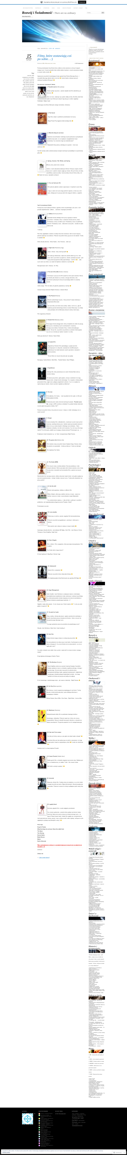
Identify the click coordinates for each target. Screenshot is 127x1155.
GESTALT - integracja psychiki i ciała (97, 497)
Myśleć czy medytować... (94, 650)
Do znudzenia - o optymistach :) (96, 383)
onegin (32, 87)
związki (76, 1124)
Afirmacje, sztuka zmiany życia (95, 685)
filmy (24, 82)
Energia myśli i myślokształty (95, 621)
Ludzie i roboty (92, 556)
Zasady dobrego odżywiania (95, 420)
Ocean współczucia (93, 231)
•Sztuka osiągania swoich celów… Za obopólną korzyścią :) (96, 1028)
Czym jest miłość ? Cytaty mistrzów (96, 202)
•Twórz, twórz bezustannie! (94, 510)
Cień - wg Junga (92, 474)
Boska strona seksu (93, 336)
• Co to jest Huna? (92, 1080)
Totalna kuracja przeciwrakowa (95, 406)
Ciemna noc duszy (93, 694)
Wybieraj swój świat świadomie (95, 106)
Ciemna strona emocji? (94, 695)
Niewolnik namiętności (93, 816)
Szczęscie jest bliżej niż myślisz (96, 360)
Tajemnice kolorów (93, 841)
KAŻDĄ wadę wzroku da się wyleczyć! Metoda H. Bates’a (95, 430)
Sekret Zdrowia (92, 134)
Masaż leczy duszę (93, 437)
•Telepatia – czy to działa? (94, 611)
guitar (24, 84)
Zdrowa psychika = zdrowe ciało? (96, 436)
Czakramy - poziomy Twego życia (96, 831)
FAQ (86, 8)
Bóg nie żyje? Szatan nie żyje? (95, 527)
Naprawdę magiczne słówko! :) (95, 252)
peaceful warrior (30, 89)
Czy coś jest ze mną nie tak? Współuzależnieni (95, 201)
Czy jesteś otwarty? (93, 235)
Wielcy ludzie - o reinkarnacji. (95, 933)
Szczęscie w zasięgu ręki (94, 367)
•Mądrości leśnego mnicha (94, 972)
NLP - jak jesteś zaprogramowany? (96, 492)
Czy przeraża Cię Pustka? (94, 927)
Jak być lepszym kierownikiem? (96, 1014)
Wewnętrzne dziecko (93, 800)
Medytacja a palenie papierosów (96, 647)
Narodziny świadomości (94, 114)
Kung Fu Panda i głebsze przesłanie (96, 745)
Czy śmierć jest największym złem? (96, 938)
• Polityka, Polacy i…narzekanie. (95, 224)
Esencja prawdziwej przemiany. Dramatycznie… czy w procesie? (96, 350)
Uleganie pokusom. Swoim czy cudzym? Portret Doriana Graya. (95, 735)
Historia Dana (92, 985)
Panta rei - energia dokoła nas (95, 606)
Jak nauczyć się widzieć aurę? (95, 595)
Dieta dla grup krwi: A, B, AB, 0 (95, 404)
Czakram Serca (92, 835)
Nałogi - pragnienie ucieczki (95, 486)
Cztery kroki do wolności (94, 286)
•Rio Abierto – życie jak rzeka (95, 907)
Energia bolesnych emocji (94, 725)
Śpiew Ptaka (91, 983)
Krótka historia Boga (93, 521)
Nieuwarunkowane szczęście (95, 365)
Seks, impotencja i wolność (95, 171)
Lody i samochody (93, 505)
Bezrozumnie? (92, 560)
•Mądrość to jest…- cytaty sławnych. (96, 267)
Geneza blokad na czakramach (95, 598)
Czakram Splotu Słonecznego (95, 834)
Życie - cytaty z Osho (93, 116)
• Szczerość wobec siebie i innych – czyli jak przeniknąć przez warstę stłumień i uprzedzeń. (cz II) (96, 303)
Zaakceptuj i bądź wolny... (94, 771)
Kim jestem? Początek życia (95, 812)
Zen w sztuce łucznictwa (94, 889)
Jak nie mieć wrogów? (94, 226)
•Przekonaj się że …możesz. (95, 1045)
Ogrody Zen (91, 875)
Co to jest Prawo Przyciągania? (95, 131)
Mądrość (91, 773)
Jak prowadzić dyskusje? (94, 220)
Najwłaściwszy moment (94, 986)
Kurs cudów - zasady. (93, 897)
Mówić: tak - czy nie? (93, 747)
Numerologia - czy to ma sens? (95, 866)
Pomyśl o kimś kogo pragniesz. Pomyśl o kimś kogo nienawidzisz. (96, 690)
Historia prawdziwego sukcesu (95, 1006)
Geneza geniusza (93, 1034)
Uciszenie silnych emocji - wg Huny (96, 699)
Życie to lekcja (92, 923)
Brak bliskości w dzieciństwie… (46, 1141)
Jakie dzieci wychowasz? (94, 814)
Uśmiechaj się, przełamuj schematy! (96, 715)
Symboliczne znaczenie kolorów (96, 846)
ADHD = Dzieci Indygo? (94, 790)
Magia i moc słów (92, 496)
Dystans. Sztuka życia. (94, 217)
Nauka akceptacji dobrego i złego (96, 758)
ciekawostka (80, 1114)
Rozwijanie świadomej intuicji (95, 89)
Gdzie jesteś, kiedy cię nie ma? (95, 666)
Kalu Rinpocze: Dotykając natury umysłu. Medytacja (96, 669)
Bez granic (91, 95)
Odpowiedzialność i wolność (95, 291)
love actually (28, 87)
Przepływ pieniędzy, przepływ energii (96, 1017)
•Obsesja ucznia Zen (93, 975)
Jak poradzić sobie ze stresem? (96, 479)
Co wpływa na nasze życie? (95, 566)
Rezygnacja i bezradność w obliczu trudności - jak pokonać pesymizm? (96, 345)
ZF (41, 1134)
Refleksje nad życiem (50, 63)
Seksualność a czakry (94, 608)
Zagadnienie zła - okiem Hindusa (96, 755)
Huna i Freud (92, 472)
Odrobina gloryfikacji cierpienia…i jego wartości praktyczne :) (96, 320)
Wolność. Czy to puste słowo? (95, 287)
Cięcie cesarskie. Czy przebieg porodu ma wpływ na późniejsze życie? (95, 400)
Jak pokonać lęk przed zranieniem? (96, 197)
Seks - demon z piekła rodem (95, 335)
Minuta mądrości (92, 979)
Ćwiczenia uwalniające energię (95, 645)
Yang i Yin (91, 867)
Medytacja (80, 1116)
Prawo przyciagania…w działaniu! (96, 141)
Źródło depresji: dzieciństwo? (95, 792)
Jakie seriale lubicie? (44, 857)
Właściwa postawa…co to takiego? (96, 1037)
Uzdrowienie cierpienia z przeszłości (97, 340)
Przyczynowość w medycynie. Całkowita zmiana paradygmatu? (95, 442)
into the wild (28, 86)
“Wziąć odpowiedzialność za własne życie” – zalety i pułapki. (96, 214)
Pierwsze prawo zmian (94, 381)
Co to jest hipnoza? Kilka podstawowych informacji (94, 507)
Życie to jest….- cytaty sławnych (96, 769)
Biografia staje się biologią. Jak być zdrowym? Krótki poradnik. (96, 392)
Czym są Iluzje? (92, 119)
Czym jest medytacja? (94, 644)
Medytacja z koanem (93, 662)
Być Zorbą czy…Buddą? (94, 891)
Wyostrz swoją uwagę (93, 657)
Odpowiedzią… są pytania (94, 874)
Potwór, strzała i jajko (93, 982)
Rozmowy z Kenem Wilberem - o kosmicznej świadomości (96, 625)
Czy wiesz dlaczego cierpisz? (95, 343)
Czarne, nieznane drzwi (94, 382)
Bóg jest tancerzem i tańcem (95, 534)
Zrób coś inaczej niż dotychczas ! (96, 92)
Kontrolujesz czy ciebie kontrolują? (96, 242)
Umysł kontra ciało (93, 770)
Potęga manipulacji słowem (94, 495)
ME (43, 63)
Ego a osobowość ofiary (94, 500)
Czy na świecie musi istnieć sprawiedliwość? (95, 776)
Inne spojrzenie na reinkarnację (95, 939)
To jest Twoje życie (93, 373)
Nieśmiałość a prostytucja (94, 726)
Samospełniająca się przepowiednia (96, 508)
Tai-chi (90, 602)
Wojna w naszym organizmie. (95, 435)
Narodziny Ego (92, 499)
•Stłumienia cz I (92, 457)
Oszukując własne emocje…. (95, 724)
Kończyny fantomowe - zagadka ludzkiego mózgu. (96, 570)
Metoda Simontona (93, 511)
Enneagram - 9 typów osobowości (96, 501)
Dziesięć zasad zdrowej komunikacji (96, 256)
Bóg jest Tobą (92, 535)
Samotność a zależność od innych (96, 279)
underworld (25, 95)
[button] (41, 92)
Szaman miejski (92, 1090)
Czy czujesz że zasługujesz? (95, 375)
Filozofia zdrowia (92, 417)
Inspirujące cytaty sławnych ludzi (96, 91)
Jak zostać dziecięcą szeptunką (96, 823)
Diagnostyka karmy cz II (94, 932)
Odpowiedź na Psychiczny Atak (96, 561)
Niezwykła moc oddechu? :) (95, 461)
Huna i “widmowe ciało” (94, 1083)
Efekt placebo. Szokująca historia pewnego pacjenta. (96, 396)
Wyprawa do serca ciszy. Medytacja (96, 671)
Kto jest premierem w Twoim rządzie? (97, 719)
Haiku (53, 8)
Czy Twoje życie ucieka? (94, 651)
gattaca (27, 82)
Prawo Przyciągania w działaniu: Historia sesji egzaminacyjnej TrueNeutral (96, 143)
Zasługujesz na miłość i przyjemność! (94, 369)
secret (29, 91)
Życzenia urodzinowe (45, 1122)
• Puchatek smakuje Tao (94, 822)
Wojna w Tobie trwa (93, 757)
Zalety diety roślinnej (93, 405)
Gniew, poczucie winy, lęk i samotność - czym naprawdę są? (96, 707)
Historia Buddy (92, 893)
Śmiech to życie (92, 412)
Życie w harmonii (92, 768)
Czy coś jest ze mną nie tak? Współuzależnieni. (95, 216)
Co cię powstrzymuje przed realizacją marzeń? (95, 87)
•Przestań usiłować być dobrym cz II (96, 748)
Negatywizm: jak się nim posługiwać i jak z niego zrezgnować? (97, 484)
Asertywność (92, 485)
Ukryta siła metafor (93, 568)
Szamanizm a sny (93, 1092)
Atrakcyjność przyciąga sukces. (96, 1010)
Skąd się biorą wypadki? (94, 318)
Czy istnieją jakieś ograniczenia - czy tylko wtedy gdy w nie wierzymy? (97, 1094)
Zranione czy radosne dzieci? (95, 799)
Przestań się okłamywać (94, 717)
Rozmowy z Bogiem (93, 526)
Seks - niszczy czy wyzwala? (95, 195)
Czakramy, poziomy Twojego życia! (96, 594)
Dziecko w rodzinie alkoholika (95, 793)
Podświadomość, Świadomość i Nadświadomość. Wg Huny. (95, 478)
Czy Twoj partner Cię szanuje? (95, 188)
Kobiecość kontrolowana (94, 191)
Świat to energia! (92, 599)
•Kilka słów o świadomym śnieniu (95, 574)
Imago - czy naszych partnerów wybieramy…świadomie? (96, 165)
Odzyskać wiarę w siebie (94, 1029)
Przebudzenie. (92, 934)
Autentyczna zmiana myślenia (95, 716)
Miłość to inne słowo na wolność (96, 322)
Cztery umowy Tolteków (94, 892)
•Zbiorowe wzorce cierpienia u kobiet (96, 99)
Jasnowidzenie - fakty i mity (95, 609)
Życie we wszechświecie (94, 899)
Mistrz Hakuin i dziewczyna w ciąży (96, 989)
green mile (32, 82)
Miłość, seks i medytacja (94, 643)
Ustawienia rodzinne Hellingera (95, 328)
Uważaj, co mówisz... (93, 886)
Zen (73, 1124)
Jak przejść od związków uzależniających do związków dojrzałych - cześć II (95, 169)
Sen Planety (91, 628)
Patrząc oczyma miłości (94, 366)
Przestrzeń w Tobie (93, 107)
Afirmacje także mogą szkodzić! (96, 688)
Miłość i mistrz (92, 981)
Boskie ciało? (92, 337)
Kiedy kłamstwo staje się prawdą (96, 567)
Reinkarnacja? (92, 930)
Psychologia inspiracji (93, 509)
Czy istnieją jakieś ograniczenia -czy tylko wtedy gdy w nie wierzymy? (97, 71)
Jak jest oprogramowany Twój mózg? (97, 554)
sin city (28, 93)
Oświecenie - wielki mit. (94, 620)
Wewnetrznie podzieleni (94, 772)
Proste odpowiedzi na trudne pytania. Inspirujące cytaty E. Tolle (97, 326)
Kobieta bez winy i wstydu (94, 801)
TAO (90, 888)
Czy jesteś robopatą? (93, 234)
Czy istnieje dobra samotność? (95, 288)
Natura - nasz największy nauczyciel (97, 811)
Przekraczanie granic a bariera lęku (96, 708)
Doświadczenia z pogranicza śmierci (97, 924)
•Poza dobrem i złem (93, 752)
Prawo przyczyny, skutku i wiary (96, 943)
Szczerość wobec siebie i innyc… (47, 1139)
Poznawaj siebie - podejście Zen (96, 718)
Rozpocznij (82, 2)
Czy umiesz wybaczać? (94, 228)
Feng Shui (91, 880)
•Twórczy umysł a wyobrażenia (95, 476)
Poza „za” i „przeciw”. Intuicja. (95, 90)
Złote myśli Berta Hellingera (95, 327)
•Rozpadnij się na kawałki (94, 674)
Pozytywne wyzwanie (93, 482)
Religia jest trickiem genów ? (95, 903)
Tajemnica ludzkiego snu (94, 571)
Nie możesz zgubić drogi (94, 104)
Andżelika (43, 1125)
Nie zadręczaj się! (93, 284)
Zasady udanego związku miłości (96, 174)
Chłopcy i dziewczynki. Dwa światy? (96, 100)
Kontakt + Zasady (78, 8)
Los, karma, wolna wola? (94, 928)
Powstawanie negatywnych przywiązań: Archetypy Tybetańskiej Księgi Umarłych (96, 901)
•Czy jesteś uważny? (93, 675)
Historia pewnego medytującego (96, 670)
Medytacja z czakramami (94, 649)
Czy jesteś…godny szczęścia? (95, 362)
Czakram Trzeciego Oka (94, 837)
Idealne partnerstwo (93, 181)
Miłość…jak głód (92, 774)
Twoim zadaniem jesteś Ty (94, 298)
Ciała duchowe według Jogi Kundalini (97, 600)
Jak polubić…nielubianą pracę (95, 1022)
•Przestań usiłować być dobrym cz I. (96, 749)
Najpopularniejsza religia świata (95, 348)
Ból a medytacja (92, 648)
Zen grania (91, 898)
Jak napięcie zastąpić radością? (96, 376)
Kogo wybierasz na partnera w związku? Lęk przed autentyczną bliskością (96, 176)
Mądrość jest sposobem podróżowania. (94, 970)
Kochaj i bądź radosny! (94, 372)
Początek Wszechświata (94, 988)
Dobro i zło (91, 523)
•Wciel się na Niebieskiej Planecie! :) (96, 976)
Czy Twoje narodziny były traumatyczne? (94, 798)
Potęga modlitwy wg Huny (94, 1097)
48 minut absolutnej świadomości (96, 115)
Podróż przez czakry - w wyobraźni (96, 845)
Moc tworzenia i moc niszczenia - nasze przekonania (96, 81)
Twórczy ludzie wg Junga (94, 475)
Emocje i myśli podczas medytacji (96, 653)
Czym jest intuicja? (93, 88)
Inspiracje (38, 8)
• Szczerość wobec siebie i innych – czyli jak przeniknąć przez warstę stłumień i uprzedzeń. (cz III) (96, 300)
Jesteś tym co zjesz (93, 418)
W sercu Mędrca (92, 980)
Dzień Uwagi (92, 656)
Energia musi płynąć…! (94, 617)
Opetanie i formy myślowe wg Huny (96, 557)
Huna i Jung (91, 473)
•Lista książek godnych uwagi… (95, 268)
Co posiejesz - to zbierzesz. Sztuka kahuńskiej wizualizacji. (96, 1086)
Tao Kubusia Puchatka (96, 888)
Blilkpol (42, 1127)
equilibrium (27, 80)
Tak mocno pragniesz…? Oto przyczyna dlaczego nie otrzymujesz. (96, 347)
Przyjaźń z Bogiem (93, 537)
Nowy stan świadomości (94, 96)
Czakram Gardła (92, 836)
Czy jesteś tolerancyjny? (94, 498)
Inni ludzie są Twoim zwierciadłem (96, 212)
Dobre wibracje (92, 607)
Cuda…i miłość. (92, 730)
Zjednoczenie (92, 563)
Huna (58, 8)
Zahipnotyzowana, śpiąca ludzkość (96, 555)
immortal (27, 84)
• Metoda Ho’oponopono (94, 1088)
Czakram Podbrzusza (93, 833)
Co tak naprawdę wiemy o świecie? (96, 601)
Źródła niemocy (92, 438)
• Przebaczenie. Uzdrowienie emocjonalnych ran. (95, 230)
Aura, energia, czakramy (78, 1113)
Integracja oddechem (93, 462)
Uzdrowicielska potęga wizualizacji (96, 137)
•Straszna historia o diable (94, 974)
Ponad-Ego (91, 763)
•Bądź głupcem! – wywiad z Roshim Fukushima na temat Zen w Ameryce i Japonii (96, 909)
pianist (26, 91)
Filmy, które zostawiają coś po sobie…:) (54, 57)
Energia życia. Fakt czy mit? (95, 629)
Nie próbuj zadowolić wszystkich (96, 266)
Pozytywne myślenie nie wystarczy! (96, 487)
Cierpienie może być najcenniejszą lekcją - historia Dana (96, 339)
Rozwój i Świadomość (37, 12)
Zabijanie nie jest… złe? (94, 941)
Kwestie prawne (66, 8)
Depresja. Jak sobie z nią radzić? (96, 289)
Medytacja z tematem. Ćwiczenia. (96, 663)
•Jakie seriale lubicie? (93, 269)
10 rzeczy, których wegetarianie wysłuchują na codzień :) (96, 398)
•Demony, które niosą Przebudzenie (96, 73)
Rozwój (74, 1122)
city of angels (31, 77)
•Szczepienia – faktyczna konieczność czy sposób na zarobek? (97, 426)
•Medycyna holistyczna (93, 424)
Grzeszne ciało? (92, 815)
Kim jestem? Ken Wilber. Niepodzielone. (94, 627)
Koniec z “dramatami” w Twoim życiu (97, 321)
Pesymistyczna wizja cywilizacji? (96, 942)
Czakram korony (92, 838)
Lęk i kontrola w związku (94, 194)
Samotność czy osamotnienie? (95, 282)
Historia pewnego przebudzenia (95, 925)
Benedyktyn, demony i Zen (94, 528)
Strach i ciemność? (93, 283)
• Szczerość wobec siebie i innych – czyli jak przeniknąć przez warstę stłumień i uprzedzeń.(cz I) (96, 306)
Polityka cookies (6, 1152)
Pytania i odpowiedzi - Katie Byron (96, 731)
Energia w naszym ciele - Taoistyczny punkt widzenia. (94, 615)
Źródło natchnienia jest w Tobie (95, 94)
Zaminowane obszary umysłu (95, 553)
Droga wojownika (92, 759)
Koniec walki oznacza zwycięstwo (96, 746)
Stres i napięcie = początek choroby (96, 413)
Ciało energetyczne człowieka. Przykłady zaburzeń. (95, 591)
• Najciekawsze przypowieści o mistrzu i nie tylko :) (95, 968)
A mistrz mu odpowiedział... (94, 987)
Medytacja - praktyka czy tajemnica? (96, 655)
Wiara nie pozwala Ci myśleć (95, 532)
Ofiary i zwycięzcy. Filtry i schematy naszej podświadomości (96, 163)
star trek (32, 93)
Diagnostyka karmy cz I (94, 931)
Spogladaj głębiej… (93, 93)
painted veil (24, 89)
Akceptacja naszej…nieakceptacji (96, 290)
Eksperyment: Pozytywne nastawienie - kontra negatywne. (95, 481)
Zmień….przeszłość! (93, 809)
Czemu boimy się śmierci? (94, 926)
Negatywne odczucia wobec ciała (96, 444)
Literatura (46, 8)
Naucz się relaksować (94, 667)
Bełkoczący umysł (93, 559)
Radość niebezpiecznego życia (95, 361)
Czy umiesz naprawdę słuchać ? (96, 262)
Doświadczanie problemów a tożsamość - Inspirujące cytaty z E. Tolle (96, 330)
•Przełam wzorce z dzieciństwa (95, 794)
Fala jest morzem (93, 529)
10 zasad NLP (92, 493)
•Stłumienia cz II (92, 456)
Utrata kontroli (92, 245)
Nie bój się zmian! (93, 378)
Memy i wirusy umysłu (94, 558)
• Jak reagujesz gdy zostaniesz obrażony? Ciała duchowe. (95, 593)
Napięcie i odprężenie (93, 700)
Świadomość (31, 96)
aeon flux (29, 75)
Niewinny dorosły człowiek (94, 791)
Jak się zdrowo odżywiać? (94, 419)
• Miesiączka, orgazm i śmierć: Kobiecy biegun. (95, 193)
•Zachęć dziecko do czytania (95, 821)
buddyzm (74, 1114)
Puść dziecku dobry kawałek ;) (95, 820)
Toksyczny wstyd (93, 805)
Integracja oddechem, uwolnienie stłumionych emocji (96, 454)
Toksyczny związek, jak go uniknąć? (97, 180)
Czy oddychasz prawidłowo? (95, 452)
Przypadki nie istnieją (93, 873)
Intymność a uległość (93, 199)
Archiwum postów (28, 8)
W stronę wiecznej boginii (94, 904)
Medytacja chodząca (93, 646)
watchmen (30, 95)
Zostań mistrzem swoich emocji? (96, 696)
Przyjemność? (92, 377)
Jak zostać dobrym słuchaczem (96, 261)
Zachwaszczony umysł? (94, 548)
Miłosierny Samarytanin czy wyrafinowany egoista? (95, 237)
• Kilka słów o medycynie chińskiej (96, 890)
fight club (32, 80)
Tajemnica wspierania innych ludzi (96, 265)
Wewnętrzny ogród (93, 813)
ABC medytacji (92, 642)
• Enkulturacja (91, 549)
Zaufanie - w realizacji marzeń (95, 720)
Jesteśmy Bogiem (93, 531)
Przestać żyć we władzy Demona (96, 530)
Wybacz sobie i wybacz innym (95, 285)
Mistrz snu (91, 572)
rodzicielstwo (81, 1120)
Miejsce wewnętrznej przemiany (96, 810)
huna (75, 1116)
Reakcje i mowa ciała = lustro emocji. (97, 703)
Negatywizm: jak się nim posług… (47, 1121)
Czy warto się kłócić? (93, 227)
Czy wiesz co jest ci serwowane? (96, 562)
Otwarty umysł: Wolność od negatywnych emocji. (95, 698)
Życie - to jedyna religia (94, 533)
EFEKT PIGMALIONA (93, 1016)
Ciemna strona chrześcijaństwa (95, 865)
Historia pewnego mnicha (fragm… (47, 1126)
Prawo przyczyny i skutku (94, 929)
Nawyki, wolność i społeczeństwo (96, 502)
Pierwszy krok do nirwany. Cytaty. (96, 992)
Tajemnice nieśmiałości (94, 727)
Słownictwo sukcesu (93, 1007)
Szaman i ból (92, 1089)
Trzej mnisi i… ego (93, 971)
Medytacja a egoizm (93, 652)
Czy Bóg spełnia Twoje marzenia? (96, 538)
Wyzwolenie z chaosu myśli (95, 550)
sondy (79, 1122)
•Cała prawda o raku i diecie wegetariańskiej (94, 410)
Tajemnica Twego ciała (94, 421)
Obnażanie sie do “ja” (93, 294)
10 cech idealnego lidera (94, 1038)
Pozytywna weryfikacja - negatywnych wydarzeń (94, 489)
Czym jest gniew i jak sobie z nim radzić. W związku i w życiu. (96, 710)
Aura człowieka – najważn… (47, 1123)
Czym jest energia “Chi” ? (94, 603)
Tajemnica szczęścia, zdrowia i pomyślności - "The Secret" (95, 139)
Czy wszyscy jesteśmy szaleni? (96, 105)
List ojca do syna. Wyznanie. (95, 806)
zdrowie (83, 1122)
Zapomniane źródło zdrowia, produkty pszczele (95, 428)
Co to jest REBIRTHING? (94, 460)
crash (24, 79)
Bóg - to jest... (92, 522)
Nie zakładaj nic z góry (94, 225)
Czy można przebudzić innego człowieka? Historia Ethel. (95, 978)
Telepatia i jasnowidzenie (94, 610)
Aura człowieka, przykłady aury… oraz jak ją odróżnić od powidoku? (96, 589)
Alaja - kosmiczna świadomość (95, 108)
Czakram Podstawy (93, 832)
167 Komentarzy (79, 63)
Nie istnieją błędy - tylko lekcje (95, 819)
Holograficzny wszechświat (94, 111)
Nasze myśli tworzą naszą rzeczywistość (94, 67)
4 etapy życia (92, 887)
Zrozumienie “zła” (93, 756)
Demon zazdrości (93, 187)
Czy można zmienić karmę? (95, 935)
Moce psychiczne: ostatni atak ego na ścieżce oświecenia (96, 780)
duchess (28, 79)
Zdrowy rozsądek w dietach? (95, 443)
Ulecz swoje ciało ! (93, 411)
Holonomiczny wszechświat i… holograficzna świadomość (95, 110)
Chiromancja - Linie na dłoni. (95, 894)
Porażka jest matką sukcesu (95, 1013)
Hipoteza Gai (92, 630)
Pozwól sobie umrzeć (93, 940)
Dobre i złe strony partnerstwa (95, 198)
